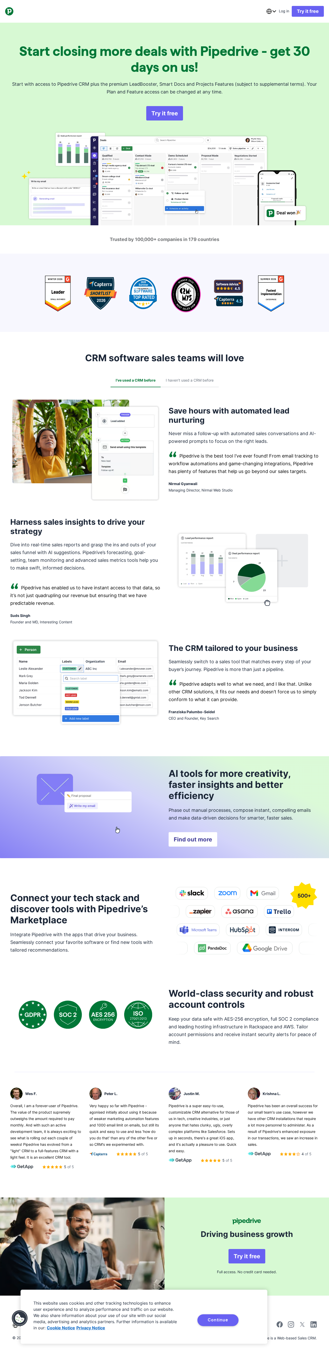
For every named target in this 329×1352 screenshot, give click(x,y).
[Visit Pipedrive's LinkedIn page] (313, 1325)
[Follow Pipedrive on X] (302, 1326)
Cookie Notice (61, 1327)
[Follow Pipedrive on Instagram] (291, 1326)
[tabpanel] (164, 567)
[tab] (136, 380)
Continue (218, 1319)
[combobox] (271, 11)
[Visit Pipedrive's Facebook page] (280, 1326)
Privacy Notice (90, 1327)
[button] (20, 1318)
